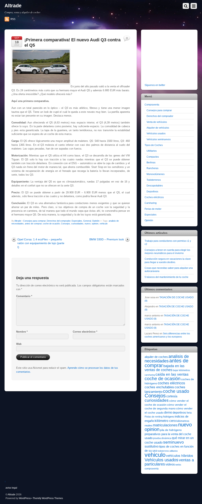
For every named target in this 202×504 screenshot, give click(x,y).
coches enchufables (159, 387)
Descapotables (155, 185)
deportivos (179, 412)
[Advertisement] (169, 57)
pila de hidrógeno (171, 430)
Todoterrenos (154, 180)
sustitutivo (152, 446)
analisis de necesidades (167, 358)
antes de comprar (33, 223)
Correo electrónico (85, 331)
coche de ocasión (51, 223)
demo (168, 412)
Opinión (95, 221)
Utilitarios (152, 151)
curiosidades (77, 223)
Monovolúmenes (156, 174)
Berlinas (151, 162)
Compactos (153, 156)
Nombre (22, 331)
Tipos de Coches (154, 145)
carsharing (150, 375)
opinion (95, 223)
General (87, 221)
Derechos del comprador (58, 221)
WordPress (25, 498)
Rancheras (152, 168)
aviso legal (11, 487)
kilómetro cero (165, 421)
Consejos (65, 223)
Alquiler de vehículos (158, 127)
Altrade (17, 221)
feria (189, 412)
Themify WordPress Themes (48, 498)
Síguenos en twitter (155, 85)
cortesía (171, 396)
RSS (12, 19)
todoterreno (163, 451)
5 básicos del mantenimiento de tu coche (166, 277)
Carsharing (151, 203)
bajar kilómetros (181, 370)
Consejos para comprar (34, 221)
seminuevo (173, 442)
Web (19, 343)
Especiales (77, 221)
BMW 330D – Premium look (106, 239)
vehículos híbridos (179, 456)
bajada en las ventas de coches (164, 368)
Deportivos (152, 191)
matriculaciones (165, 425)
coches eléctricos (171, 383)
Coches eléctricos (154, 197)
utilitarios (173, 451)
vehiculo (104, 223)
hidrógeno (168, 416)
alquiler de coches (156, 356)
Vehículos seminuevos (159, 139)
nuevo (88, 223)
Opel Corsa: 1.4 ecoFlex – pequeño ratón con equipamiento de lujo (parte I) (40, 243)
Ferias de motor (153, 209)
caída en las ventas (172, 374)
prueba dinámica (162, 438)
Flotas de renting (154, 416)
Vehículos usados (156, 133)
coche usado (176, 391)
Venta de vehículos (157, 122)
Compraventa (152, 104)
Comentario (24, 296)
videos (170, 464)
